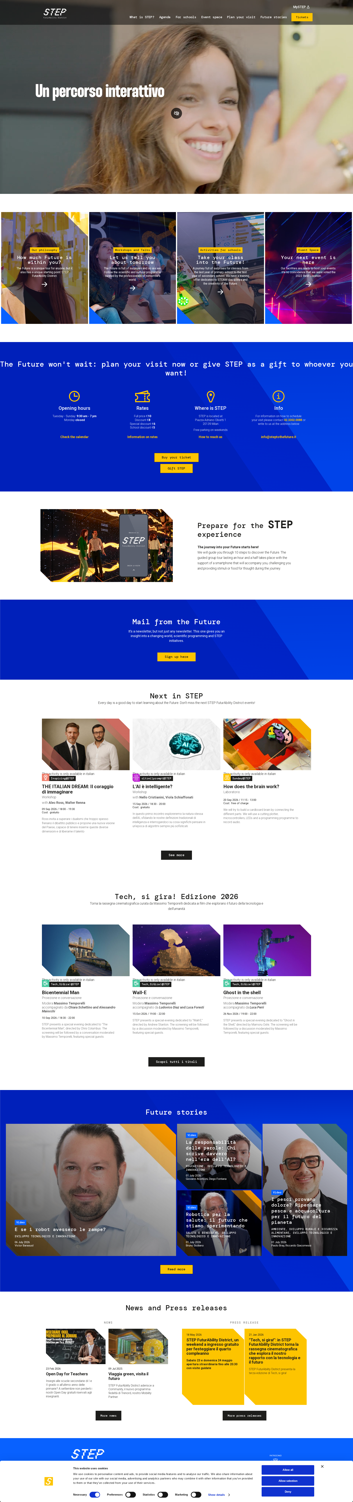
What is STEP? (142, 17)
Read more (176, 1269)
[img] (54, 14)
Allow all (288, 1469)
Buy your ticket (176, 457)
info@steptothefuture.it (278, 437)
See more (176, 855)
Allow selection (288, 1480)
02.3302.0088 (293, 420)
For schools (186, 17)
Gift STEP (176, 468)
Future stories (273, 17)
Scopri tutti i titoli (176, 1062)
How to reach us (210, 437)
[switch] (130, 1495)
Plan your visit (241, 17)
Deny (288, 1491)
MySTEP (299, 7)
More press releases (244, 1416)
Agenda (165, 17)
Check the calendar (74, 437)
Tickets (302, 17)
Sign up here (176, 657)
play (176, 113)
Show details (216, 1494)
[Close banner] (322, 1466)
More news (108, 1416)
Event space (211, 17)
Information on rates (142, 437)
